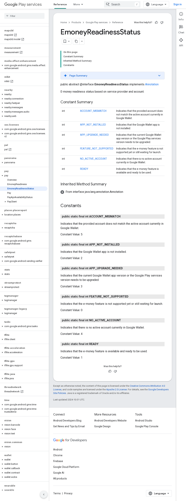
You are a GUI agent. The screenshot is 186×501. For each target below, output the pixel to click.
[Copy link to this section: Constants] (84, 206)
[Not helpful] (162, 22)
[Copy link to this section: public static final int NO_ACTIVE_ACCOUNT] (124, 320)
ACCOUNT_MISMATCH (93, 110)
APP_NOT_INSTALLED (93, 124)
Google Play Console (146, 426)
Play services (30, 4)
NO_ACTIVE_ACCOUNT (93, 158)
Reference (60, 4)
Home (63, 22)
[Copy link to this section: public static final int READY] (102, 344)
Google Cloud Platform (66, 466)
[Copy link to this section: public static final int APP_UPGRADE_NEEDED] (126, 268)
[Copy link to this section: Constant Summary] (96, 102)
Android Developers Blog (67, 420)
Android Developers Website (110, 420)
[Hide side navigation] (43, 494)
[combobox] (122, 4)
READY (84, 168)
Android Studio (143, 420)
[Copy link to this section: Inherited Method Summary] (110, 184)
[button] (23, 66)
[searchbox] (24, 16)
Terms (57, 493)
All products (60, 478)
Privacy (68, 493)
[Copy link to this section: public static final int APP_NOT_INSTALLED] (123, 244)
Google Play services (97, 22)
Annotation (152, 84)
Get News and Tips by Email (69, 426)
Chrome (57, 455)
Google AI (58, 472)
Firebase (58, 461)
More (76, 4)
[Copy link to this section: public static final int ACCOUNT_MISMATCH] (124, 216)
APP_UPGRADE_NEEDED (94, 134)
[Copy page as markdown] (76, 41)
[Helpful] (156, 22)
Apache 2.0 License (116, 389)
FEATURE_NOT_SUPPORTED (96, 148)
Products (76, 22)
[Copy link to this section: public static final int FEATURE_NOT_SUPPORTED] (132, 296)
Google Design (102, 426)
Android (57, 449)
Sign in (177, 4)
